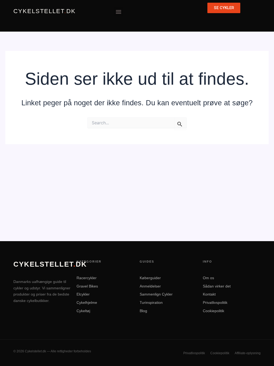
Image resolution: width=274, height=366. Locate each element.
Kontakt (209, 294)
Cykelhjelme (87, 302)
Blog (143, 311)
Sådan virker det (217, 286)
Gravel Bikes (87, 286)
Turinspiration (151, 302)
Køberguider (150, 278)
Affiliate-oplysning (248, 353)
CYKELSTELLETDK (44, 11)
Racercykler (87, 278)
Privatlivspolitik (215, 302)
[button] (118, 11)
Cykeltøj (83, 311)
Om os (208, 278)
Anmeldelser (150, 286)
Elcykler (83, 294)
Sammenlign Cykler (156, 294)
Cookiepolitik (213, 311)
